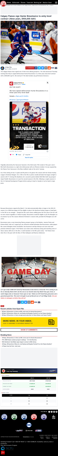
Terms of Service (48, 438)
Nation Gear (47, 2)
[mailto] (45, 67)
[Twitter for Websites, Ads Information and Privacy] (47, 151)
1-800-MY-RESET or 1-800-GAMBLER (25, 441)
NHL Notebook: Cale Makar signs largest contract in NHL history (19, 342)
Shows (23, 2)
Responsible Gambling (54, 438)
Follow (23, 84)
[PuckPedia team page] (55, 67)
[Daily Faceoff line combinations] (52, 67)
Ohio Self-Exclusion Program (9, 445)
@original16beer (22, 100)
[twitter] (39, 67)
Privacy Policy (42, 438)
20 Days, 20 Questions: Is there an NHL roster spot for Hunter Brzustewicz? (22, 338)
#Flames (13, 100)
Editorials (15, 2)
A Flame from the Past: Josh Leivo (11, 346)
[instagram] (52, 412)
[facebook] (35, 67)
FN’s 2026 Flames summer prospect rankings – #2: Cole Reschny (19, 340)
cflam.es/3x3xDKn (21, 96)
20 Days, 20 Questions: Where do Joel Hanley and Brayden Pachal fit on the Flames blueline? (27, 344)
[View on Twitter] (47, 83)
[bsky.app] (42, 67)
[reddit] (49, 67)
